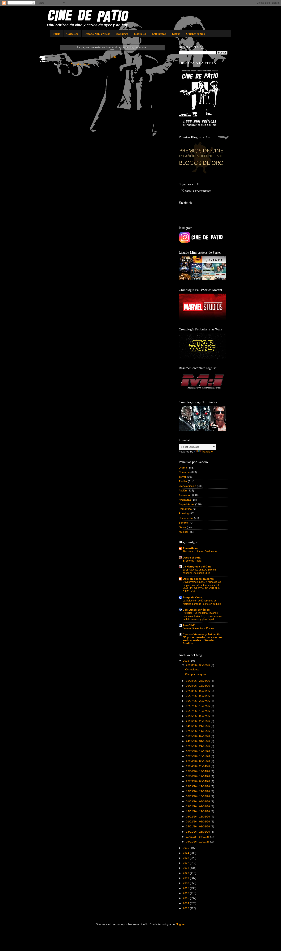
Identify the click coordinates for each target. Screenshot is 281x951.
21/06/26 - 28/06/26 (198, 721)
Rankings (122, 34)
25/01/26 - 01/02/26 (198, 826)
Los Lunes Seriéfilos (196, 609)
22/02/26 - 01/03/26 (198, 806)
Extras (176, 34)
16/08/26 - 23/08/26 (198, 680)
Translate (207, 451)
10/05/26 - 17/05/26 (198, 751)
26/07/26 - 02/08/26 (198, 695)
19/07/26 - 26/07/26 (198, 700)
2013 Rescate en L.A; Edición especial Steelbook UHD (199, 571)
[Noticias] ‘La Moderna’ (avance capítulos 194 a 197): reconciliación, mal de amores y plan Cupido (203, 616)
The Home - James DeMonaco (200, 551)
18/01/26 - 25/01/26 (198, 831)
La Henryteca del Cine (197, 566)
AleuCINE (189, 625)
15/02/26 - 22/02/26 (198, 811)
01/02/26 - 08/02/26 (198, 821)
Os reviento (192, 669)
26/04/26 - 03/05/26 (198, 761)
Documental (186, 518)
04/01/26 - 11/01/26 (198, 841)
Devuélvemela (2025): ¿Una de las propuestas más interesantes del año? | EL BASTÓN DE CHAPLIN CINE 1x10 (202, 586)
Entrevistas (159, 34)
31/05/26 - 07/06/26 (198, 736)
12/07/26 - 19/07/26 (198, 706)
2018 (186, 883)
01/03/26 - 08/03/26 (198, 801)
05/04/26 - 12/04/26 (198, 776)
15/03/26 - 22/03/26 (198, 791)
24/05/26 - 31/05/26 (198, 741)
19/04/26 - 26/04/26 (198, 766)
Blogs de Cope (192, 597)
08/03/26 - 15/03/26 (198, 796)
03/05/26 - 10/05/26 (198, 756)
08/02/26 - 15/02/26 (198, 816)
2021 (186, 868)
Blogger (180, 924)
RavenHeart (190, 548)
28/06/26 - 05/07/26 (198, 716)
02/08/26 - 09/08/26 (198, 691)
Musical (183, 531)
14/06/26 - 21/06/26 (198, 726)
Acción (183, 490)
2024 (186, 853)
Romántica (185, 508)
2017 (186, 888)
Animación (185, 495)
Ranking (184, 513)
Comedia (184, 472)
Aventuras (185, 499)
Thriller (183, 481)
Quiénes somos (195, 34)
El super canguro (195, 674)
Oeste (182, 527)
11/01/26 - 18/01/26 (198, 836)
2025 (186, 848)
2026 (186, 660)
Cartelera (72, 34)
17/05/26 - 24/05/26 (198, 746)
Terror (182, 476)
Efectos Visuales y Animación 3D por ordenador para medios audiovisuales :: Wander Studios (203, 639)
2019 (186, 878)
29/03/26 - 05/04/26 (198, 781)
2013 (186, 908)
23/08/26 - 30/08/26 (198, 665)
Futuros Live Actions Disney (198, 628)
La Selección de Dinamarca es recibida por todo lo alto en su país (202, 602)
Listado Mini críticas (97, 34)
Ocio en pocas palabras (198, 578)
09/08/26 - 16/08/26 (198, 685)
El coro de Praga (192, 560)
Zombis (183, 522)
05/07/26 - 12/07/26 (198, 711)
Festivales (140, 34)
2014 (186, 903)
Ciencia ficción (187, 486)
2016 (186, 893)
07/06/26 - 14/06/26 (198, 731)
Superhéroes (186, 504)
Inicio (56, 34)
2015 (186, 898)
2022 (186, 863)
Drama (183, 467)
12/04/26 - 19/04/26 (198, 771)
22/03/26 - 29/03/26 (198, 786)
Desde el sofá (192, 557)
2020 (186, 873)
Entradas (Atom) (81, 64)
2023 (186, 858)
